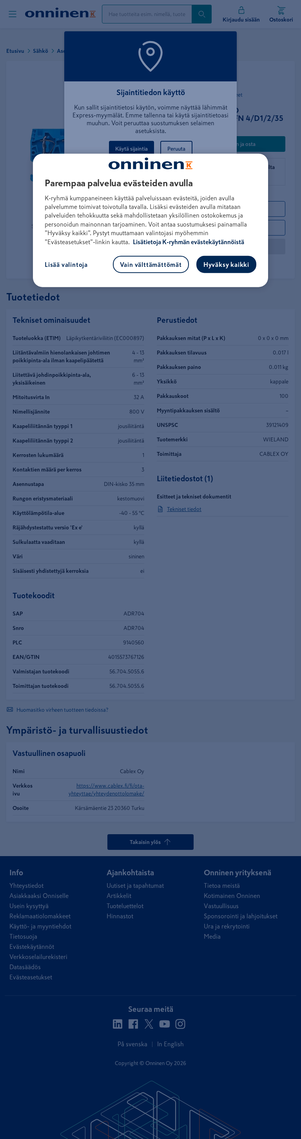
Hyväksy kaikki (226, 264)
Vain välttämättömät (151, 264)
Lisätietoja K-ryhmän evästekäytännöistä (188, 241)
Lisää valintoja (66, 264)
